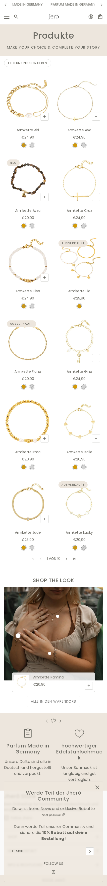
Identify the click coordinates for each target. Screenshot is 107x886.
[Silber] (32, 145)
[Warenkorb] (100, 16)
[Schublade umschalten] (6, 17)
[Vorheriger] (5, 4)
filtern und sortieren (27, 63)
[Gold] (23, 145)
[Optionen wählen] (45, 117)
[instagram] (53, 872)
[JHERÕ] (53, 16)
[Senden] (90, 851)
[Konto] (91, 16)
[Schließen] (97, 787)
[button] (66, 559)
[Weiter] (101, 4)
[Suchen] (16, 16)
